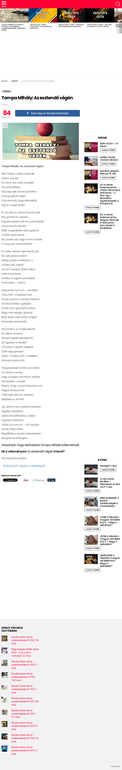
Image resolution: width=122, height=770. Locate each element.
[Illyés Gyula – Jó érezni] (91, 147)
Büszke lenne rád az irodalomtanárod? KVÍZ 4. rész (24, 750)
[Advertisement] (61, 56)
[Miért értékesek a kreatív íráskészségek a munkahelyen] (91, 502)
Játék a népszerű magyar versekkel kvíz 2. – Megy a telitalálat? (110, 540)
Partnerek (116, 766)
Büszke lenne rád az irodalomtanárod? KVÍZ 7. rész (24, 689)
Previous (1, 20)
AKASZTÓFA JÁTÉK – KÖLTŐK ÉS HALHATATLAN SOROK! (99, 25)
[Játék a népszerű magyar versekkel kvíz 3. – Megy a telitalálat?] (91, 521)
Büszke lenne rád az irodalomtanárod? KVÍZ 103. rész (23, 677)
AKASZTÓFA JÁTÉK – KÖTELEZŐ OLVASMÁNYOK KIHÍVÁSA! (41, 26)
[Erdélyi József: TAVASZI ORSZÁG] (91, 161)
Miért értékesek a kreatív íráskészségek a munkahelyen (109, 502)
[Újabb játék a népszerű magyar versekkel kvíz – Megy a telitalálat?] (91, 559)
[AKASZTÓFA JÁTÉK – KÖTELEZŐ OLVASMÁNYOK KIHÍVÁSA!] (43, 15)
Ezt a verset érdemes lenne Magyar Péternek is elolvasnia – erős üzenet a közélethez (109, 221)
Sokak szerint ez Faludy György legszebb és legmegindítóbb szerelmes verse (13, 27)
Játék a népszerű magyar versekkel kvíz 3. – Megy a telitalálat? (110, 521)
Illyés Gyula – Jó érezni (109, 145)
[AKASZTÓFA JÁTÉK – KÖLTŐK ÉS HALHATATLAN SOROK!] (100, 15)
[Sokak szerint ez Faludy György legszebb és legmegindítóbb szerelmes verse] (14, 15)
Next (120, 20)
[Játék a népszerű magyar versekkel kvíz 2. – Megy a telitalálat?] (91, 540)
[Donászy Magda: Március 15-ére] (91, 175)
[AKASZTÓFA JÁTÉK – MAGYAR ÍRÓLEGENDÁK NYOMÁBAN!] (71, 15)
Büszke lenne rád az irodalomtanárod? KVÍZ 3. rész (24, 664)
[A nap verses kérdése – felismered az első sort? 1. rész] (91, 483)
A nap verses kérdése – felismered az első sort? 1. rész (110, 482)
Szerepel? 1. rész (108, 465)
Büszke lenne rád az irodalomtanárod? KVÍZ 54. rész (25, 640)
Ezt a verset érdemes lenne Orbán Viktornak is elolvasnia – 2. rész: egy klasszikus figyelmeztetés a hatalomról (110, 194)
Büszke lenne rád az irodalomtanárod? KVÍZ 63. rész (25, 738)
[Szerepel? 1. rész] (91, 470)
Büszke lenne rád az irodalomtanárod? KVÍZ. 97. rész (23, 713)
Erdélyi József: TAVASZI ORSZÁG (109, 158)
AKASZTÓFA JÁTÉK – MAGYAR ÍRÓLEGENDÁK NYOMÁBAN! (71, 25)
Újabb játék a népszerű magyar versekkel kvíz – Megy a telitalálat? (110, 561)
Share (5, 125)
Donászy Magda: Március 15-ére (109, 172)
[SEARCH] (118, 4)
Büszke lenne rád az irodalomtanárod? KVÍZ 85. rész (25, 701)
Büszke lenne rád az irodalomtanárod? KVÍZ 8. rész (24, 726)
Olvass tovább (108, 150)
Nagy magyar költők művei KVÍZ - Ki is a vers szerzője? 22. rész (25, 652)
